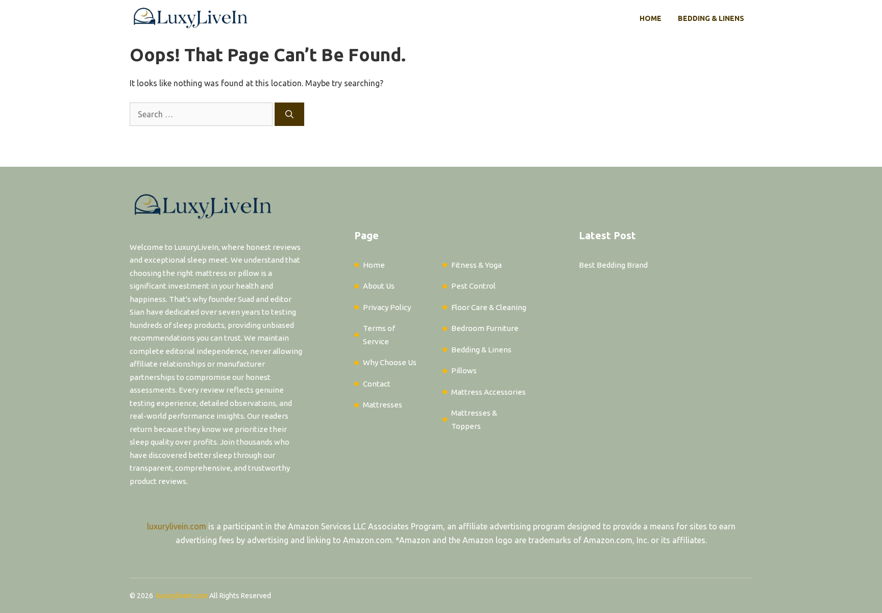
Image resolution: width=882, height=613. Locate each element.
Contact (376, 383)
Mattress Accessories (488, 392)
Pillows (464, 370)
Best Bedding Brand (613, 265)
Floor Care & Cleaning (488, 307)
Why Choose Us (389, 362)
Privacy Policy (387, 307)
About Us (379, 286)
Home (651, 18)
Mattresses (382, 404)
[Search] (289, 114)
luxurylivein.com (176, 526)
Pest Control (473, 286)
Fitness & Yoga (476, 265)
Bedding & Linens (711, 18)
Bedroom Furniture (485, 328)
